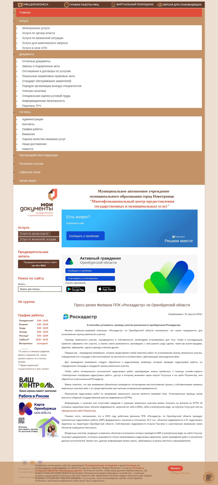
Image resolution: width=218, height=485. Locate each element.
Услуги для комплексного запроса (45, 43)
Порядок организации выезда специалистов (51, 86)
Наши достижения (34, 144)
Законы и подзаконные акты (41, 66)
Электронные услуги (36, 28)
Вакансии (28, 134)
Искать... (22, 284)
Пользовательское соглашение (101, 465)
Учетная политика (34, 91)
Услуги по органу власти (38, 33)
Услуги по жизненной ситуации (42, 38)
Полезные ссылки (31, 163)
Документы (26, 54)
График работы (32, 129)
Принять (175, 468)
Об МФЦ (25, 112)
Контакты (28, 124)
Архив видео (27, 180)
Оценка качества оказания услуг (44, 139)
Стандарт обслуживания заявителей (46, 81)
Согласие (131, 465)
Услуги (23, 21)
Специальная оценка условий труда (46, 96)
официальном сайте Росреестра (79, 410)
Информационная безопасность (43, 100)
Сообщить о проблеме (84, 236)
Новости (27, 149)
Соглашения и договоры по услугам (46, 71)
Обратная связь (30, 172)
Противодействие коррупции (38, 155)
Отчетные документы (36, 61)
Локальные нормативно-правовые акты (48, 76)
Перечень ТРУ (31, 105)
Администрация (32, 119)
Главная (24, 12)
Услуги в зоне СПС (34, 48)
